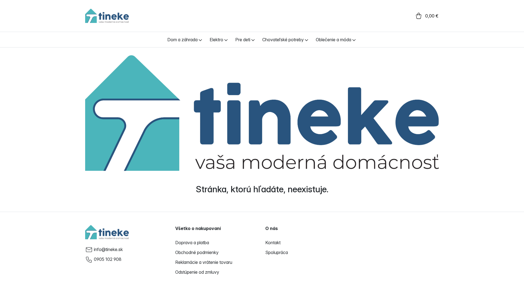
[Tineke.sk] (107, 232)
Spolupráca (276, 252)
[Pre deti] (253, 39)
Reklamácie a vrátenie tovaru (203, 262)
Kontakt (273, 242)
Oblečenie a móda (333, 39)
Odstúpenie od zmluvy (197, 272)
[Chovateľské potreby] (306, 39)
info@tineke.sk (108, 249)
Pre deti (242, 39)
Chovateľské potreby (283, 39)
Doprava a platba (192, 242)
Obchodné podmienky (197, 252)
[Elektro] (226, 39)
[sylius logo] (107, 16)
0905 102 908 (107, 259)
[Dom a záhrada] (200, 39)
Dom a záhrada (182, 39)
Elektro (216, 39)
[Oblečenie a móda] (354, 39)
